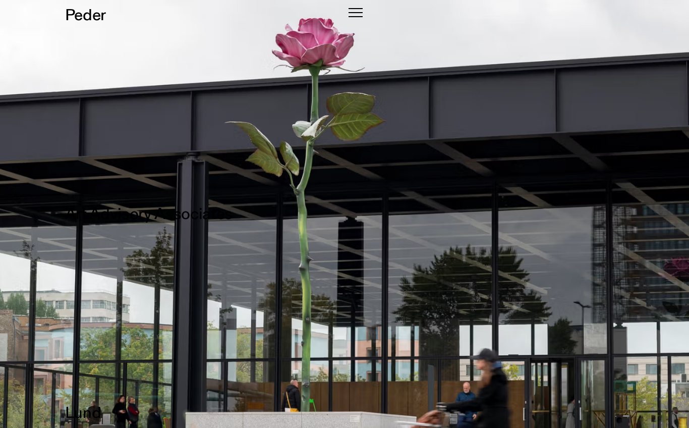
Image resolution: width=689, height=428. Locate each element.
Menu (356, 12)
